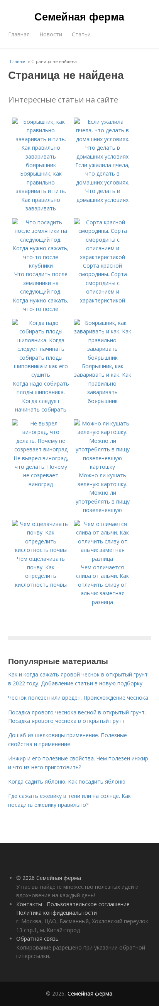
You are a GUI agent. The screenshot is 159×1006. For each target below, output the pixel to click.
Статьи (81, 34)
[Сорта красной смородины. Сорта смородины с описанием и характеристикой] (103, 257)
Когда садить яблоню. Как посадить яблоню (66, 781)
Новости (50, 34)
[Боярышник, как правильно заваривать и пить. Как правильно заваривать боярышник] (41, 165)
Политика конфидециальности (56, 912)
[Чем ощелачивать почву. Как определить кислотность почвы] (41, 549)
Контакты (29, 904)
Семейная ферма (79, 16)
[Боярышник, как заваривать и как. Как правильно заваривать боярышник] (103, 357)
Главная (19, 34)
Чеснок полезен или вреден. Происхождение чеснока (78, 697)
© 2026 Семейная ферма (48, 877)
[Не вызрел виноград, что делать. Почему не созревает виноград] (41, 449)
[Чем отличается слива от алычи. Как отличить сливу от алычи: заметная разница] (103, 558)
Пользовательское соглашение (88, 904)
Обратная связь (37, 938)
